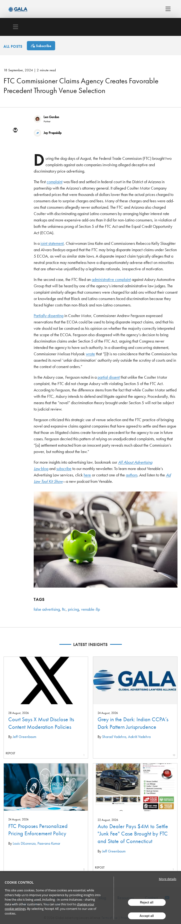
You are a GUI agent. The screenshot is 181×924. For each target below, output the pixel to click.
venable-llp (90, 609)
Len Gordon (51, 117)
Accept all (147, 916)
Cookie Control (19, 882)
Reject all (146, 902)
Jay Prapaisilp (53, 133)
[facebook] (15, 171)
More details (167, 879)
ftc (64, 609)
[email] (15, 130)
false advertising (47, 609)
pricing (73, 609)
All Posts (13, 46)
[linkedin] (15, 158)
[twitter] (15, 144)
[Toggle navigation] (167, 9)
